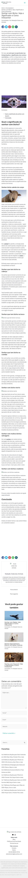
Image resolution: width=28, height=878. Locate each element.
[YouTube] (13, 834)
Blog (14, 839)
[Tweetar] (6, 26)
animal (6, 244)
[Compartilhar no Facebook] (3, 26)
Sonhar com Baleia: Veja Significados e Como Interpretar (13, 623)
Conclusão (8, 118)
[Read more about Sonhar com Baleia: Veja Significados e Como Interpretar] (14, 615)
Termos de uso (14, 843)
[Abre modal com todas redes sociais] (16, 26)
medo (21, 255)
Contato (14, 848)
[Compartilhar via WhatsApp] (13, 26)
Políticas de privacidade (14, 841)
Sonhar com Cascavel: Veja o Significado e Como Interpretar (14, 665)
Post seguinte (14, 594)
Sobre (14, 850)
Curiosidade (5, 20)
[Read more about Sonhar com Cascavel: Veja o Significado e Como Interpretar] (14, 657)
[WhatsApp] (15, 834)
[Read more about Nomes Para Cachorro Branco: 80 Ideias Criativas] (14, 637)
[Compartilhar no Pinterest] (9, 26)
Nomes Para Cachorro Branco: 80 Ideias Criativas (14, 644)
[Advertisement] (14, 80)
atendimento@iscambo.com (14, 854)
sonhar (8, 439)
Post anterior (14, 589)
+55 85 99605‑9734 (14, 852)
